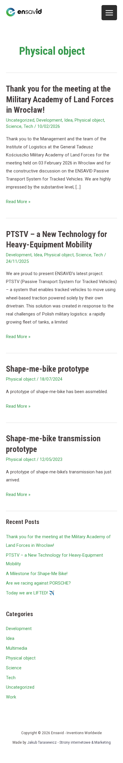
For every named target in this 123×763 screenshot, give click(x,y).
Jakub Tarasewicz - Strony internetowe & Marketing (69, 742)
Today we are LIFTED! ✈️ (30, 593)
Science (13, 126)
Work (11, 697)
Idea (68, 120)
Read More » (18, 201)
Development (49, 120)
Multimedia (16, 648)
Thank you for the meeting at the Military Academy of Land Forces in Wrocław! (60, 99)
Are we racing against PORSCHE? (38, 583)
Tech (28, 126)
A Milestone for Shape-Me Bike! (36, 573)
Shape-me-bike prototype (47, 369)
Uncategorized (20, 120)
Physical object (89, 120)
